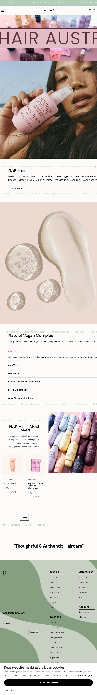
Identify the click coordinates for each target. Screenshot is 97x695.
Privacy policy (10, 690)
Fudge (53, 602)
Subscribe (33, 632)
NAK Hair (53, 582)
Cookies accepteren (48, 682)
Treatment (83, 592)
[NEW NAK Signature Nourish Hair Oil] (48, 110)
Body (81, 597)
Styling (82, 587)
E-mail (5, 617)
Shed (52, 607)
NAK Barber (55, 587)
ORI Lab (53, 577)
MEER (25, 517)
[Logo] (48, 10)
